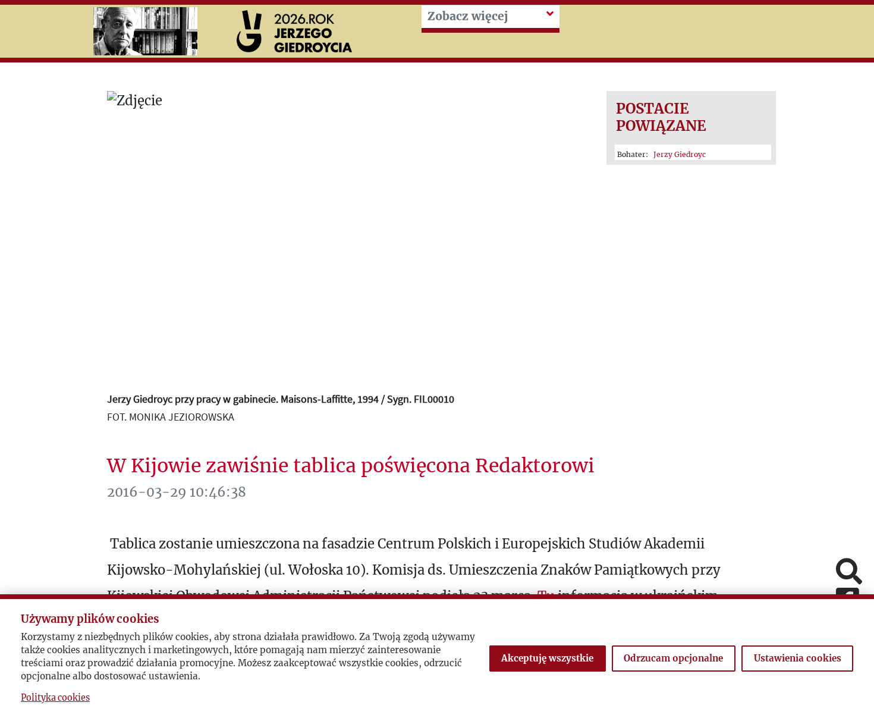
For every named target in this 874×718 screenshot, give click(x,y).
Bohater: (661, 154)
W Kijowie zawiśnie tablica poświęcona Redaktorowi (351, 465)
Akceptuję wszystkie (547, 658)
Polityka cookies (55, 697)
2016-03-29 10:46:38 (176, 492)
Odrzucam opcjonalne (673, 658)
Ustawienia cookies (797, 658)
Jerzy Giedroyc (679, 154)
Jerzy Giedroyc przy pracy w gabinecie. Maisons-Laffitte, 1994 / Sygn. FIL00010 (280, 399)
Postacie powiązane (661, 117)
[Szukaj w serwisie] (849, 573)
